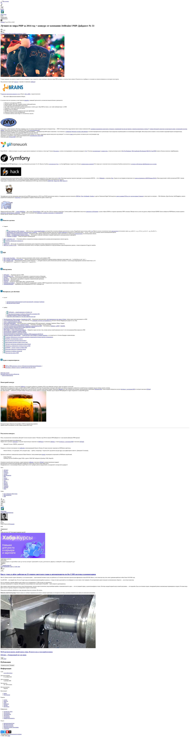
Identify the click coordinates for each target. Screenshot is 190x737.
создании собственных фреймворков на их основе (143, 164)
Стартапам (6, 728)
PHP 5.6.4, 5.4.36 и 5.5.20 (10, 245)
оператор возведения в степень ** (140, 129)
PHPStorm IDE (98, 389)
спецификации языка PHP (36, 135)
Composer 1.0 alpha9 (12, 236)
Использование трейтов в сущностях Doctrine (15, 332)
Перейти (3, 563)
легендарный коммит (39, 231)
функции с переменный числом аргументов (120, 129)
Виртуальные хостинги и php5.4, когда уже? (16, 342)
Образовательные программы (11, 727)
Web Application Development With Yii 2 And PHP (144, 151)
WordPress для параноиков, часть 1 (14, 338)
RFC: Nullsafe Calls (8, 260)
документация (96, 151)
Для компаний (7, 714)
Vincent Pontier (36, 211)
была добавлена (63, 232)
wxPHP (57, 326)
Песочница (6, 706)
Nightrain (52, 326)
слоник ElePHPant (20, 211)
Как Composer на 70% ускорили (16, 231)
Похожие (12, 665)
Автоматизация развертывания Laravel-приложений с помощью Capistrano (25, 301)
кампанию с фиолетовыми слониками (10, 213)
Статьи (5, 699)
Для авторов (7, 713)
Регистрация (7, 694)
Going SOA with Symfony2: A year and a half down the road (21, 316)
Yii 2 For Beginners (126, 151)
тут (92, 231)
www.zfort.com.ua (8, 673)
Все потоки (6, 1)
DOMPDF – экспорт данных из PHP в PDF (16, 347)
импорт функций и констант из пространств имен (162, 129)
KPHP (49, 180)
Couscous (6, 281)
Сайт (2, 512)
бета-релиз (56, 151)
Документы (6, 715)
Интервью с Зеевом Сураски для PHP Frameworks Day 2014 (20, 367)
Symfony (92, 196)
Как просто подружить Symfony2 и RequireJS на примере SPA (24, 314)
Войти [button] (2, 9)
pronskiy (3, 22)
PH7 (52, 180)
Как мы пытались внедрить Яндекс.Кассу (15, 340)
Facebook (5, 512)
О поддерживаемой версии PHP (12, 320)
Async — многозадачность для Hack (13, 322)
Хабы (5, 702)
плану (71, 134)
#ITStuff (149, 389)
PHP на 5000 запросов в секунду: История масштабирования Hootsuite (23, 366)
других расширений (34, 130)
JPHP (61, 180)
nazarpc (43, 454)
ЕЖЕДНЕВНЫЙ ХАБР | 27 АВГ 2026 (10, 566)
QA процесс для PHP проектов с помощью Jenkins (16, 324)
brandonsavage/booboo (9, 282)
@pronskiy (11, 524)
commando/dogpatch (8, 284)
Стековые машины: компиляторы (12, 335)
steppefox (26, 100)
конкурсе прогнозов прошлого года (11, 94)
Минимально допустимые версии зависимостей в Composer (22, 232)
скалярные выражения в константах (100, 129)
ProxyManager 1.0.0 (8, 276)
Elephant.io (6, 280)
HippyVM (56, 180)
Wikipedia (101, 178)
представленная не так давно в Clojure (56, 319)
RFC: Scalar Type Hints (9, 258)
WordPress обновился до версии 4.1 (14, 240)
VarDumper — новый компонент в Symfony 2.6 (20, 312)
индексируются (78, 233)
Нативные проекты (8, 726)
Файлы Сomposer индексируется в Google (17, 233)
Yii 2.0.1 (7, 242)
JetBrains (33, 81)
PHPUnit (78, 196)
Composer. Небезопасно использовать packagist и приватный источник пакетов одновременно (29, 337)
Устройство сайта (8, 711)
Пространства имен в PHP (12, 352)
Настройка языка (5, 734)
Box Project (6, 278)
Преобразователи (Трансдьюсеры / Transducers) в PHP (17, 319)
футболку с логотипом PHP (128, 389)
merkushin (15, 441)
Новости (6, 701)
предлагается (115, 231)
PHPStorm (40, 441)
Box (112, 178)
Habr (8, 735)
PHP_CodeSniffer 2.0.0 (9, 239)
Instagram (11, 512)
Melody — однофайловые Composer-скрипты (18, 235)
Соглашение (7, 717)
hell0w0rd (22, 448)
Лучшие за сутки (5, 665)
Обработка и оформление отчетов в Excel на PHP (17, 345)
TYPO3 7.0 (6, 244)
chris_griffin (27, 94)
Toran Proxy (18, 197)
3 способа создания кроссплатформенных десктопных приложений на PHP (23, 326)
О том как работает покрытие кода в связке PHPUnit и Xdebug (19, 327)
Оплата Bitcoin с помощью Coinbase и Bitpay (15, 331)
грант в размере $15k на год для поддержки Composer (129, 196)
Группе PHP (12, 137)
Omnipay (6, 277)
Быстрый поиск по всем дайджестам (10, 374)
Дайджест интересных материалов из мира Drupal (18, 344)
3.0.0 (59, 178)
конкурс (16, 81)
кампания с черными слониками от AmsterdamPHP (50, 213)
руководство (104, 151)
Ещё (5, 658)
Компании (6, 704)
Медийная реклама (8, 724)
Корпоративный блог (9, 723)
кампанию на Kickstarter (92, 211)
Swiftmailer (86, 196)
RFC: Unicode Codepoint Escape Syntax (13, 259)
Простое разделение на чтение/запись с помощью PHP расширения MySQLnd (23, 334)
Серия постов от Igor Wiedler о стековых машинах (35, 335)
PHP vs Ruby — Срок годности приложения (15, 330)
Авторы (6, 705)
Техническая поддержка (15, 734)
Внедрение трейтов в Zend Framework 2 (14, 328)
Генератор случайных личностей (13, 351)
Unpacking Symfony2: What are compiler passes (18, 315)
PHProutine (6, 274)
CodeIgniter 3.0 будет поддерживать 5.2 (42, 320)
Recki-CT (65, 180)
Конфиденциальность (9, 718)
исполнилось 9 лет (53, 164)
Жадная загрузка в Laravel (13, 303)
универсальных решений (87, 164)
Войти (5, 693)
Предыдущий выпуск (7, 375)
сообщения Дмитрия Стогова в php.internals (77, 131)
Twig (82, 196)
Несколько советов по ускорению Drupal (15, 349)
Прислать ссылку (5, 372)
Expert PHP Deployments (10, 323)
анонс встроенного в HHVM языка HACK (146, 178)
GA (86, 151)
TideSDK (62, 326)
